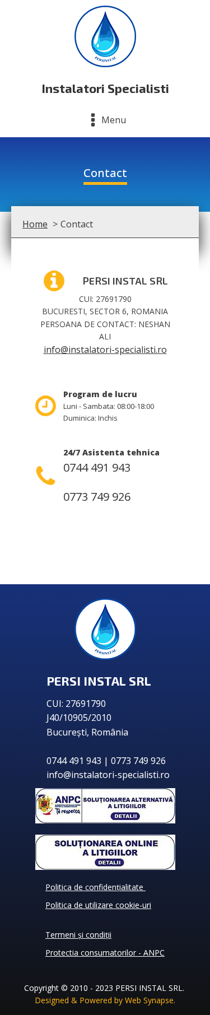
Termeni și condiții (78, 934)
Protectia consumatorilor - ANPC (105, 952)
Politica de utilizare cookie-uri (98, 905)
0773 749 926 (96, 496)
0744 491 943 (96, 467)
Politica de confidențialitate (95, 887)
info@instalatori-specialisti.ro (105, 349)
